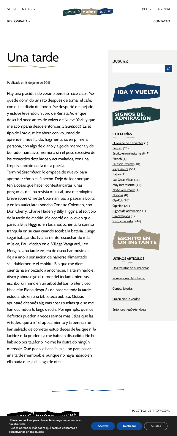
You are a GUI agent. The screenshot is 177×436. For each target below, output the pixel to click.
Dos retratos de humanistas (130, 268)
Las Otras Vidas (122, 180)
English (117, 148)
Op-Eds (117, 200)
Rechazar (129, 426)
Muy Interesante (123, 185)
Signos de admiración (126, 211)
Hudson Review (123, 164)
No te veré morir (123, 190)
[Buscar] (168, 68)
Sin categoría (121, 216)
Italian (116, 174)
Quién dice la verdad (126, 299)
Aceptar (103, 426)
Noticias (117, 195)
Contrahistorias (122, 288)
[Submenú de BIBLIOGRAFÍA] (29, 21)
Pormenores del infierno (128, 278)
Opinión (117, 206)
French (117, 159)
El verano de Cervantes (127, 143)
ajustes (39, 432)
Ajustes (156, 426)
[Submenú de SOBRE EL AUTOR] (34, 9)
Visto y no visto (122, 221)
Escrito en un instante (126, 153)
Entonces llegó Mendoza (129, 309)
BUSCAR (120, 61)
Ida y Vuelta (120, 169)
